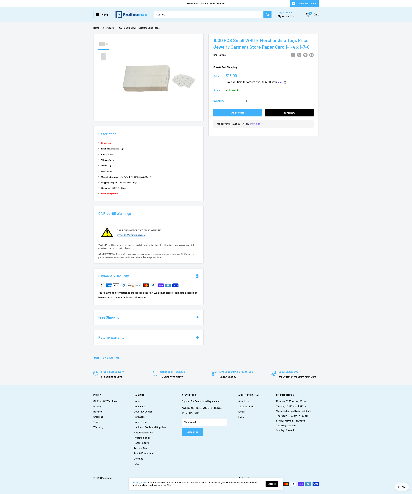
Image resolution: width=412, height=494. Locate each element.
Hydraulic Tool (142, 437)
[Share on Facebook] (293, 54)
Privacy (97, 406)
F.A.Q (136, 463)
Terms (96, 421)
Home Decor (141, 421)
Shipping (98, 416)
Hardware (139, 416)
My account (285, 16)
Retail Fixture (141, 442)
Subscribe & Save (306, 3)
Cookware (139, 406)
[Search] (267, 14)
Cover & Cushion (143, 411)
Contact (138, 458)
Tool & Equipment (144, 453)
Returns (98, 411)
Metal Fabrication (143, 432)
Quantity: (218, 100)
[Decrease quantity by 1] (229, 100)
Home (96, 27)
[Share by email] (311, 54)
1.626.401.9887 (246, 406)
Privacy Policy (139, 482)
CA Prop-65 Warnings (105, 401)
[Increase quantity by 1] (246, 100)
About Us (243, 401)
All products (108, 27)
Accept (272, 483)
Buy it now (289, 112)
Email (241, 411)
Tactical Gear (141, 448)
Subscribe (192, 431)
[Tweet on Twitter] (305, 54)
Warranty (98, 427)
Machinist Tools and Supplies (150, 427)
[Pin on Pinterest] (299, 54)
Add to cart (237, 112)
